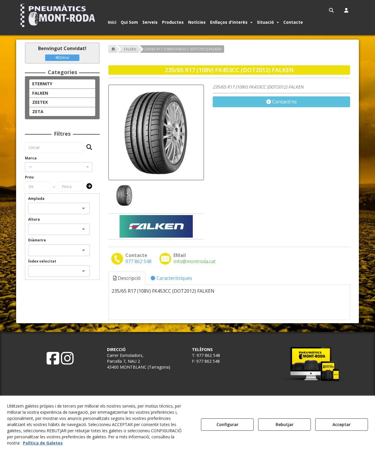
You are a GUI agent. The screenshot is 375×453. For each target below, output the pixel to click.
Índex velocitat (42, 261)
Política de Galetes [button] (43, 443)
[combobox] (58, 167)
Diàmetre (37, 240)
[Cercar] (87, 147)
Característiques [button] (173, 278)
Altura (34, 219)
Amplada (36, 198)
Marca (31, 158)
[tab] (127, 278)
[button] (59, 15)
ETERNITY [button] (42, 83)
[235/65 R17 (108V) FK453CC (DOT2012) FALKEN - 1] (123, 195)
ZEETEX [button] (40, 102)
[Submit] (87, 186)
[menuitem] (332, 10)
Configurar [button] (227, 424)
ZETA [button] (37, 111)
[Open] (83, 208)
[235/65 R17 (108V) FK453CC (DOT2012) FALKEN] (156, 132)
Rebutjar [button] (285, 424)
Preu (29, 177)
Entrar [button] (64, 57)
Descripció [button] (129, 278)
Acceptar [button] (342, 424)
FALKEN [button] (40, 93)
